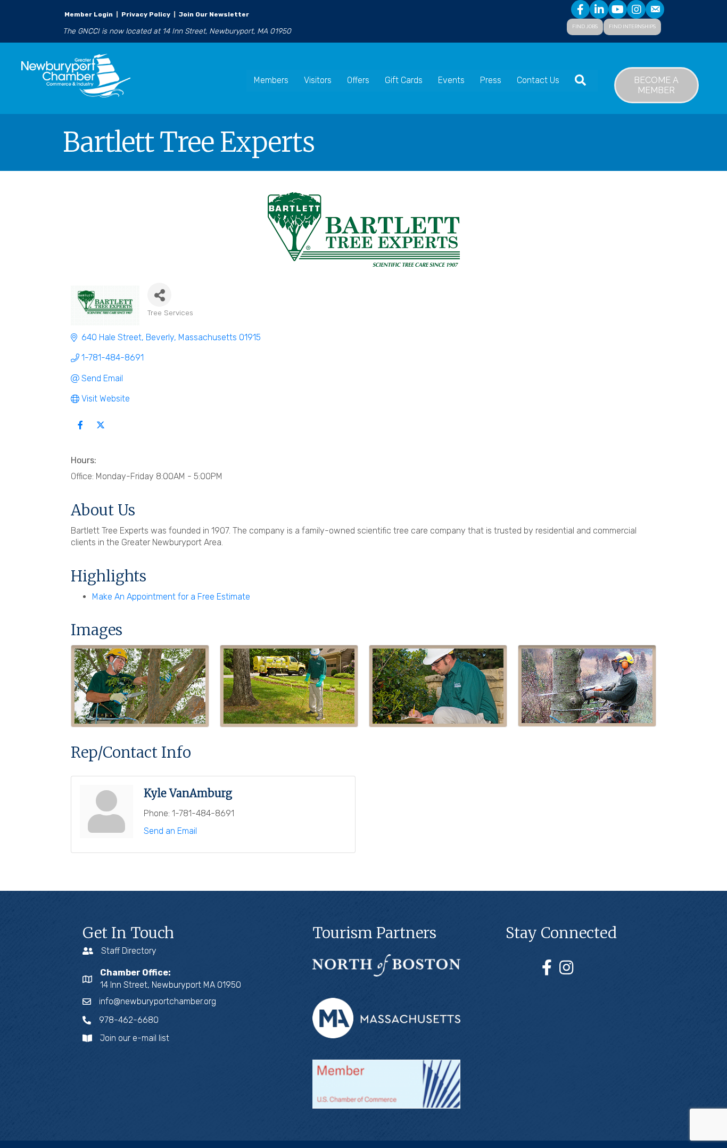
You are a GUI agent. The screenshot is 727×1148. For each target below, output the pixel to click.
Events (451, 80)
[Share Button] (159, 295)
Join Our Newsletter (213, 14)
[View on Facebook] (80, 431)
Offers (358, 80)
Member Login (88, 14)
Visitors (318, 80)
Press (490, 80)
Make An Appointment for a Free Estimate (171, 597)
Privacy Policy (145, 14)
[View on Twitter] (100, 431)
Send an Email (170, 831)
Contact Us (538, 80)
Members (271, 80)
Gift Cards (404, 80)
